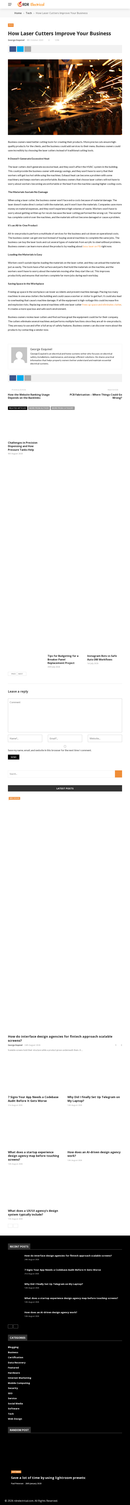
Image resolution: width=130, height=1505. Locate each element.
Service (12, 1398)
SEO (10, 1393)
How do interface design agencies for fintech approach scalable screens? (60, 1038)
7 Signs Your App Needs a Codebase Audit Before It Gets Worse (33, 1098)
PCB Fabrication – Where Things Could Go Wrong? (96, 396)
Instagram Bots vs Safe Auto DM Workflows (102, 657)
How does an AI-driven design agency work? (93, 1154)
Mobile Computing (19, 1383)
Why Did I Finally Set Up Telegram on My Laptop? (93, 1098)
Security (13, 1388)
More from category (62, 408)
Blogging (13, 1347)
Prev (13, 674)
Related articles (17, 408)
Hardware (14, 1372)
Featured (13, 1367)
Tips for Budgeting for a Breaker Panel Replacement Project (63, 659)
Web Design (14, 798)
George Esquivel (16, 40)
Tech (11, 25)
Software (13, 1408)
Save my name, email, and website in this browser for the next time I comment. (49, 750)
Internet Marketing (19, 1377)
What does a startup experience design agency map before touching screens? (33, 1155)
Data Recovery (17, 1362)
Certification (15, 1357)
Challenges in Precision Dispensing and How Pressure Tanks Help (22, 446)
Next (20, 674)
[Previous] (10, 1226)
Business (13, 1352)
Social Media (15, 1403)
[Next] (15, 1226)
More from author (39, 408)
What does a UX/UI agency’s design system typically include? (33, 1212)
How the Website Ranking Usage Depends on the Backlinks (29, 396)
